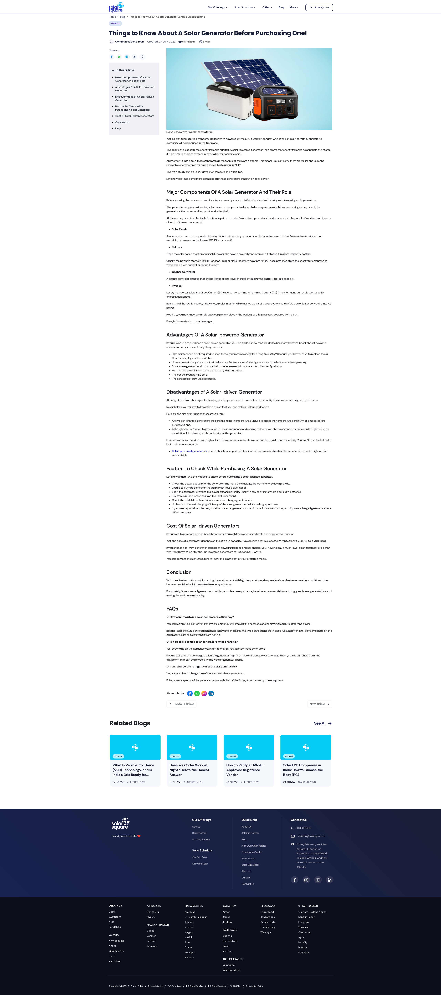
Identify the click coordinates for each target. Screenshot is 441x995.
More (294, 7)
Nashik (188, 937)
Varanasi (303, 927)
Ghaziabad (304, 932)
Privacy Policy (137, 986)
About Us (247, 826)
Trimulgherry (267, 927)
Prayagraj (304, 952)
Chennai (228, 935)
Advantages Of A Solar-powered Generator (135, 88)
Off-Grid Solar (200, 863)
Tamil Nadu (230, 929)
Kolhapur (190, 952)
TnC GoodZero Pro (194, 986)
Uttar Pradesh (308, 905)
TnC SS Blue (235, 986)
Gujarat (114, 934)
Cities (267, 7)
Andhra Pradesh (233, 959)
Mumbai (189, 927)
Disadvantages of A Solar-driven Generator (134, 98)
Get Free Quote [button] (319, 7)
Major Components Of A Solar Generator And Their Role (133, 79)
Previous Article (184, 704)
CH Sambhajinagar (196, 916)
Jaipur (226, 916)
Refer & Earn (248, 858)
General (115, 23)
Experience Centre (252, 852)
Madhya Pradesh (158, 924)
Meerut (302, 947)
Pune (188, 942)
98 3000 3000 (303, 828)
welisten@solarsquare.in (311, 836)
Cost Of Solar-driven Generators (135, 116)
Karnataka (154, 905)
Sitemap (246, 871)
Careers (246, 877)
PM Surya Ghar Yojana (254, 845)
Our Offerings (218, 7)
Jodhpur (228, 922)
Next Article (317, 704)
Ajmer (226, 911)
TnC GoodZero (174, 986)
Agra (301, 937)
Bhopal (151, 930)
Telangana (267, 905)
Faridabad (115, 926)
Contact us (248, 884)
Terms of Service (155, 986)
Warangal (265, 932)
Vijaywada (229, 964)
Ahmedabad (116, 940)
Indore (151, 941)
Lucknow (303, 922)
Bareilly (302, 942)
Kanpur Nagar (306, 916)
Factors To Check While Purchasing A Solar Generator (133, 108)
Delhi (112, 911)
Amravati (190, 911)
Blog (281, 7)
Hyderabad (267, 911)
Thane (188, 947)
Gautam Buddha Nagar (312, 911)
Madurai (227, 951)
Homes (196, 826)
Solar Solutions (245, 7)
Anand (113, 945)
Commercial (199, 833)
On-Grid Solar (199, 857)
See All (320, 723)
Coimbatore (230, 941)
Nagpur (189, 932)
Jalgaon (189, 922)
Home (112, 17)
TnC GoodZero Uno (217, 986)
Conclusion (122, 122)
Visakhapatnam (232, 970)
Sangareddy (267, 922)
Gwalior (151, 935)
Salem (226, 945)
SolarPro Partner (250, 833)
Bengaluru (153, 911)
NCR (111, 921)
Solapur (189, 957)
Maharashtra (194, 905)
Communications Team (130, 41)
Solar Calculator (250, 865)
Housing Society (201, 839)
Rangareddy (267, 916)
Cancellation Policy (254, 986)
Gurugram (115, 916)
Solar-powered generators (189, 451)
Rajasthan (230, 905)
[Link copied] (142, 57)
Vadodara (115, 961)
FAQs (118, 128)
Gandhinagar (116, 950)
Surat (112, 955)
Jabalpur (152, 945)
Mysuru (151, 916)
